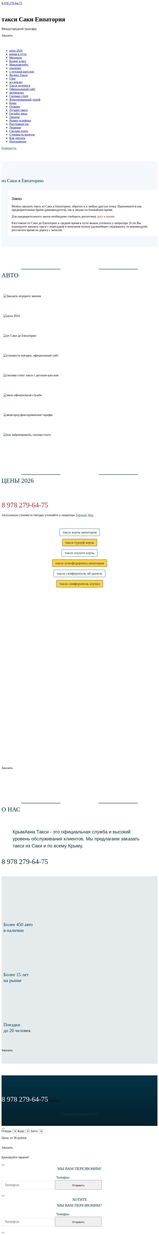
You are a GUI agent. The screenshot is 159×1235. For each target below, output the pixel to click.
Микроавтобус (19, 64)
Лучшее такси (18, 110)
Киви (12, 103)
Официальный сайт (22, 89)
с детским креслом (21, 71)
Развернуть (9, 148)
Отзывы (14, 106)
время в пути (18, 54)
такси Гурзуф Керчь (79, 542)
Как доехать (17, 138)
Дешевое (15, 127)
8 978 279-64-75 (12, 3)
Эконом (14, 117)
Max (18, 9)
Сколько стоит (18, 96)
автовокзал (16, 92)
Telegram (7, 9)
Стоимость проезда (22, 134)
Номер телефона (20, 120)
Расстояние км (19, 124)
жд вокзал (15, 82)
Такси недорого (19, 85)
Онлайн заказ (18, 113)
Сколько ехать (18, 131)
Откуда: (7, 1131)
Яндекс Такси (18, 75)
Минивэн (15, 57)
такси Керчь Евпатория (80, 532)
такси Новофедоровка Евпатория (79, 563)
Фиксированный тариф (24, 99)
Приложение (17, 141)
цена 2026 (15, 50)
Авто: (34, 1131)
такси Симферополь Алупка (79, 584)
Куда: (21, 1131)
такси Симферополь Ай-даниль (79, 573)
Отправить (78, 1185)
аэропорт (15, 68)
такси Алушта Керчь (79, 553)
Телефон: (63, 1177)
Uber (12, 78)
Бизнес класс (17, 61)
